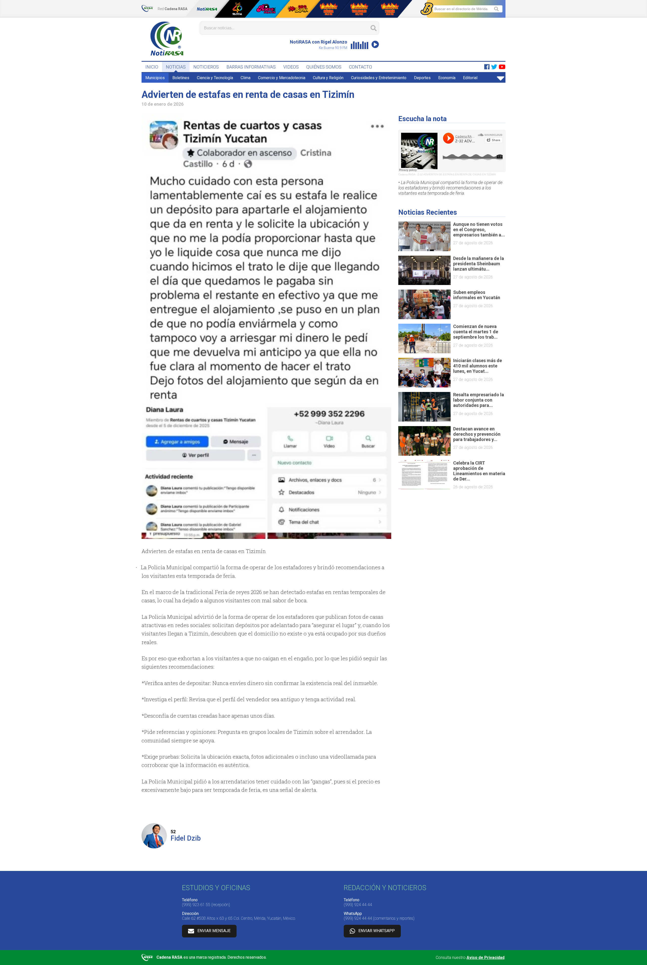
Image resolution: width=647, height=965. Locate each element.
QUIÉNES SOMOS (323, 67)
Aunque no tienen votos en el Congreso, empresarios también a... (479, 229)
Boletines (180, 77)
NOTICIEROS (206, 67)
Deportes (422, 77)
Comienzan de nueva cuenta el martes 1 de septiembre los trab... (475, 332)
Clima (245, 77)
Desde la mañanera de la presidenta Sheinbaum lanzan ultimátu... (478, 264)
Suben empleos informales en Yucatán (476, 295)
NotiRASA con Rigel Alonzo (318, 42)
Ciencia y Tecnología (215, 77)
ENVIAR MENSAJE (213, 930)
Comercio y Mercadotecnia (281, 77)
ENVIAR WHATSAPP (376, 930)
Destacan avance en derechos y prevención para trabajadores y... (476, 434)
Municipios (155, 77)
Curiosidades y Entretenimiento (378, 77)
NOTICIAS (176, 67)
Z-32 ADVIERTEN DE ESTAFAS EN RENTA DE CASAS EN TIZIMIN (457, 174)
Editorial (470, 77)
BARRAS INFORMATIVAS (251, 67)
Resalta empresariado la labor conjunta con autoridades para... (478, 400)
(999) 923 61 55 (196, 904)
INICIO (151, 67)
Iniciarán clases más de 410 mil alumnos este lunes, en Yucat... (477, 366)
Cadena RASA (406, 174)
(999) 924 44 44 (358, 904)
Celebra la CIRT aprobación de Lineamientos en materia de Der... (479, 470)
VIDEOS (291, 67)
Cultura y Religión (328, 77)
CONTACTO (360, 67)
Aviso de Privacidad (485, 957)
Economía (446, 77)
